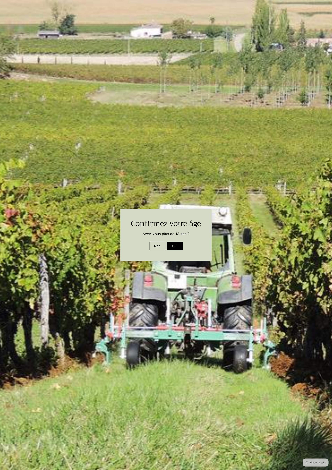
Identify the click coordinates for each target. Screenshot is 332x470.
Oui (174, 246)
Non (157, 246)
